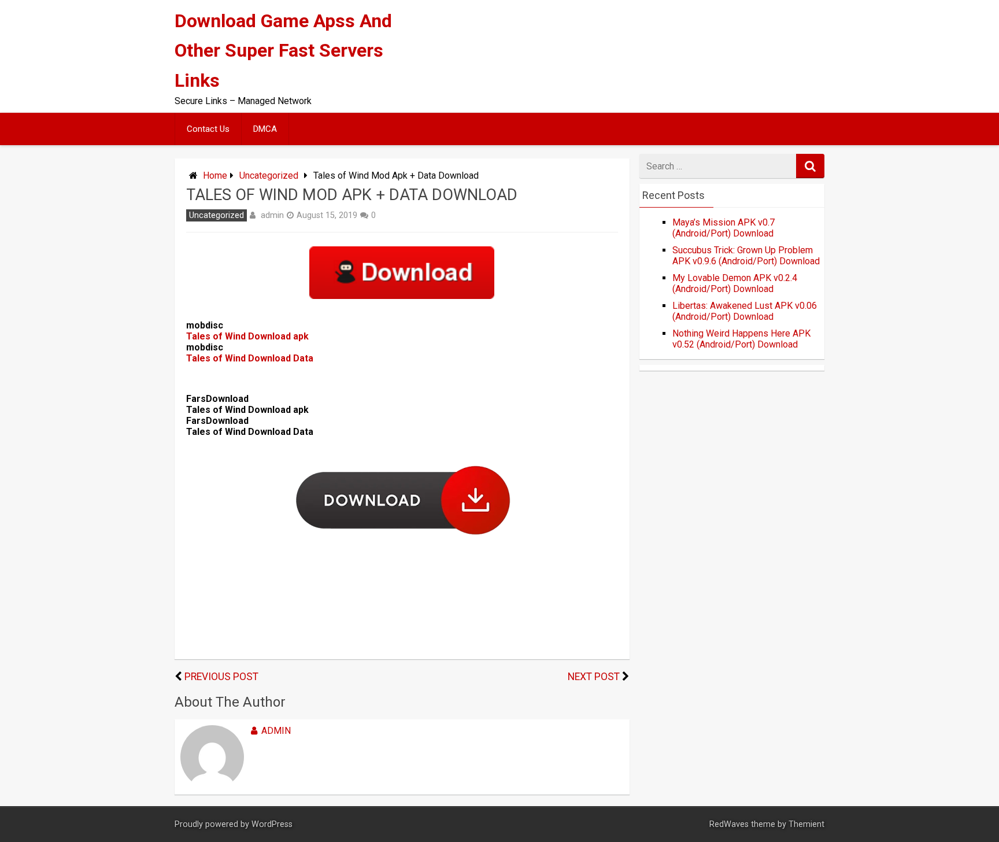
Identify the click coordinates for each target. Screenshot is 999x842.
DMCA (265, 129)
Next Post (594, 676)
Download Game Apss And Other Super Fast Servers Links (283, 50)
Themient (806, 824)
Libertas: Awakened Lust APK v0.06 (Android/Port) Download (744, 311)
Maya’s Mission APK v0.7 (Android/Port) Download (723, 228)
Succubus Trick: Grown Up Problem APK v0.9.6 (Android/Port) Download (746, 256)
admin (272, 215)
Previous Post (221, 676)
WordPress (272, 824)
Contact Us (208, 129)
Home (215, 175)
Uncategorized (268, 175)
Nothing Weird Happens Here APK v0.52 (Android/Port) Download (741, 339)
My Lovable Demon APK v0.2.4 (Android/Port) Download (734, 283)
